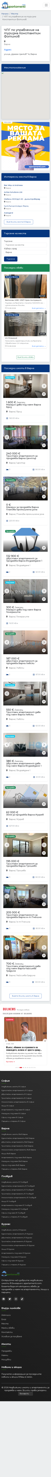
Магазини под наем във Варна (14, 1237)
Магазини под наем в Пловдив (14, 1285)
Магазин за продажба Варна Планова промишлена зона (22, 584)
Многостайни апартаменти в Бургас (18, 1321)
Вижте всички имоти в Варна (25, 1072)
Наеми (4, 1431)
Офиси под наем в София (12, 1193)
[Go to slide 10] (34, 1143)
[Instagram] (16, 1375)
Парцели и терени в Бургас (13, 1340)
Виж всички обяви (25, 433)
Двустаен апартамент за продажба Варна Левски (21, 738)
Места (14, 14)
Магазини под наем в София (13, 1189)
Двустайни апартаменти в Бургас (16, 1313)
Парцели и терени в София (13, 1197)
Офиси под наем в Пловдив (13, 1289)
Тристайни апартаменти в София (16, 1174)
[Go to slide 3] (19, 1143)
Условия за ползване (11, 1412)
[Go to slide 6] (27, 1143)
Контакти (7, 1408)
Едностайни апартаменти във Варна (17, 1214)
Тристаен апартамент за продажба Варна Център (21, 533)
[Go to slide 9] (32, 1143)
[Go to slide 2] (18, 1143)
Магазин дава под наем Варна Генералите (23, 686)
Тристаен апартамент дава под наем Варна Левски (23, 789)
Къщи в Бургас (7, 1325)
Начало (5, 14)
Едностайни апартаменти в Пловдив (18, 1262)
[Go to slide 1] (16, 1143)
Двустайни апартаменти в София (16, 1170)
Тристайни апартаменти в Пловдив (17, 1269)
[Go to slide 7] (29, 1143)
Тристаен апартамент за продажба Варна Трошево (21, 940)
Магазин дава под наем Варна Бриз (23, 481)
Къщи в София (7, 1182)
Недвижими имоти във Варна (14, 1210)
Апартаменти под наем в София (15, 1185)
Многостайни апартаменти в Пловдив (18, 1273)
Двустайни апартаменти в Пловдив (17, 1266)
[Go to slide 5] (25, 1143)
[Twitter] (10, 1375)
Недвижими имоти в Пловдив (14, 1258)
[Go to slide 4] (22, 1143)
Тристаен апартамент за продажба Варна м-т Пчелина (23, 991)
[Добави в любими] (44, 470)
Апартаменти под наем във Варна (16, 1233)
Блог (3, 1395)
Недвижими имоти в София (13, 1162)
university (16, 41)
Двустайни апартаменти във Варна (17, 1218)
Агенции (6, 1391)
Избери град (10, 248)
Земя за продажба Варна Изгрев (25, 890)
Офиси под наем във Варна (13, 1241)
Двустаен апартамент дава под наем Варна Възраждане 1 (24, 840)
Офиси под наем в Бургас (12, 1337)
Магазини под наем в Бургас (13, 1333)
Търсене (8, 241)
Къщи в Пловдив (8, 1277)
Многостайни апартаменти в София (17, 1178)
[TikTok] (22, 1375)
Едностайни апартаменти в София (16, 1166)
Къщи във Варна (8, 1229)
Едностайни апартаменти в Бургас (17, 1310)
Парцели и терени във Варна (14, 1245)
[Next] (45, 1116)
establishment (18, 44)
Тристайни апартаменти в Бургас (16, 1317)
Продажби (6, 1427)
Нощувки (6, 1435)
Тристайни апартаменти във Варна (17, 1222)
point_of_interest (29, 41)
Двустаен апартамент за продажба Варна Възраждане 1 (24, 635)
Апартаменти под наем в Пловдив (16, 1281)
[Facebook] (3, 1375)
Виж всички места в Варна (19, 222)
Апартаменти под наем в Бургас (15, 1329)
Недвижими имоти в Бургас (13, 1306)
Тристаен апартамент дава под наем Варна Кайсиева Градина (23, 1044)
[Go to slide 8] (31, 1143)
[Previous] (6, 1116)
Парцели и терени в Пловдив (14, 1293)
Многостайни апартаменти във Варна (18, 1226)
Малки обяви (8, 1404)
